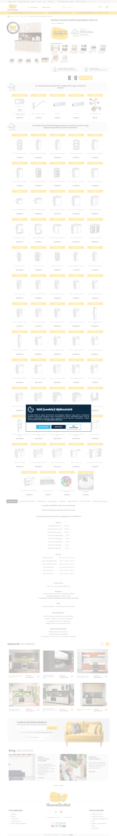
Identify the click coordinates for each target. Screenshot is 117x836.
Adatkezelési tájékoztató (54, 420)
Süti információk (73, 427)
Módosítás (58, 427)
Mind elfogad (43, 427)
